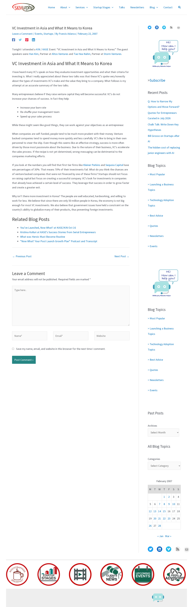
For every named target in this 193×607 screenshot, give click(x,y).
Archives (152, 425)
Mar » (168, 536)
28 (159, 525)
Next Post (121, 256)
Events (38, 33)
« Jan (160, 536)
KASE (45, 49)
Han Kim (34, 54)
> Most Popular (156, 174)
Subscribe (157, 80)
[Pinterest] (26, 39)
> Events (152, 246)
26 (150, 525)
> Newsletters (156, 236)
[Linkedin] (33, 39)
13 (154, 511)
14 (159, 511)
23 (169, 518)
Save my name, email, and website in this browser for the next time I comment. (60, 349)
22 (164, 518)
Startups (48, 33)
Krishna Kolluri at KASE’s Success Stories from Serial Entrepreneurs (58, 232)
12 (150, 511)
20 (154, 518)
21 (159, 518)
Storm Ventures (112, 54)
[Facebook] (13, 39)
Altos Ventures (60, 54)
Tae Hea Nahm (82, 54)
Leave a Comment (22, 33)
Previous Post (22, 256)
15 (164, 511)
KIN (38, 49)
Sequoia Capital (114, 165)
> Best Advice (155, 215)
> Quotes (153, 226)
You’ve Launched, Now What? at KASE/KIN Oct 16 (48, 227)
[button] (68, 7)
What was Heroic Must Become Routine (42, 236)
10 (173, 504)
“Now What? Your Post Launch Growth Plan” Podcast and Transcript (58, 241)
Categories (154, 459)
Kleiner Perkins (91, 165)
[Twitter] (20, 39)
